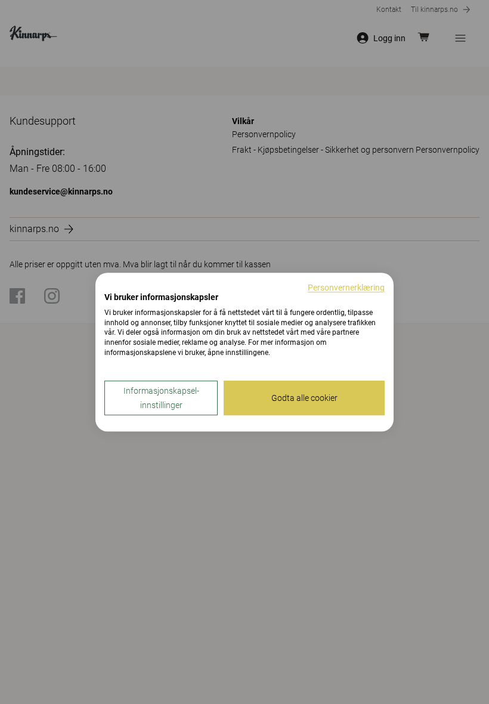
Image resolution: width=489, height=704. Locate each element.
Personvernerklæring (346, 287)
